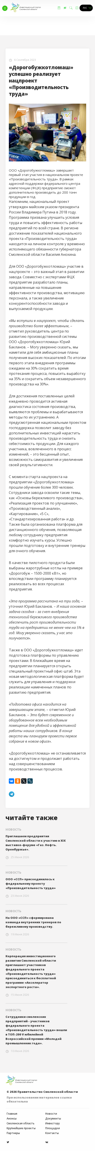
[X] (24, 781)
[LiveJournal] (30, 781)
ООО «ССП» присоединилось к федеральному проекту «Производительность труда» (31, 883)
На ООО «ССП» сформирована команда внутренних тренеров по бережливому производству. (33, 922)
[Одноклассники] (17, 781)
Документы (53, 1118)
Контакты (52, 1133)
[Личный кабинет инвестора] (76, 7)
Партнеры (13, 1133)
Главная (12, 1114)
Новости (51, 1114)
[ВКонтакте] (11, 781)
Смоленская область (20, 1123)
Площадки (52, 1128)
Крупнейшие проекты (21, 1128)
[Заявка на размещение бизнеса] (59, 7)
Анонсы (12, 1118)
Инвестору (52, 1123)
